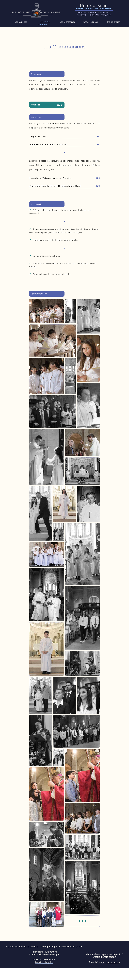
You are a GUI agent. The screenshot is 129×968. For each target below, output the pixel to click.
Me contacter (113, 22)
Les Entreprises (67, 22)
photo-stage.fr (109, 957)
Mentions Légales (44, 962)
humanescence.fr (111, 962)
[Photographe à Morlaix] (35, 10)
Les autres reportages (44, 23)
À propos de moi (90, 22)
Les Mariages (21, 22)
